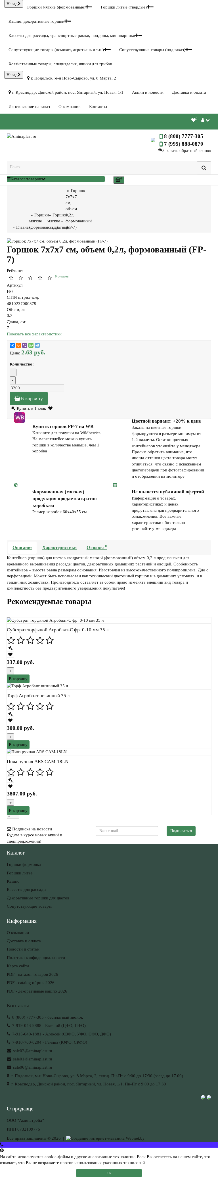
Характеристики (59, 547)
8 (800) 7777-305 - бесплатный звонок (47, 1017)
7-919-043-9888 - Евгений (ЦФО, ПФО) (48, 1025)
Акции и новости (148, 92)
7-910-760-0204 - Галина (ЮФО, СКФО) (49, 1042)
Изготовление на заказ (29, 106)
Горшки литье (20, 873)
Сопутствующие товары (29, 906)
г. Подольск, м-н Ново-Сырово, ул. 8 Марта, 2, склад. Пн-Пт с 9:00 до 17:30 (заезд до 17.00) (96, 1076)
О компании (69, 106)
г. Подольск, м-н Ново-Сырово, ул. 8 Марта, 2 (73, 78)
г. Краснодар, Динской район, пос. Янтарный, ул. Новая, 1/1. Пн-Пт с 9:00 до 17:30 (88, 1084)
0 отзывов (61, 276)
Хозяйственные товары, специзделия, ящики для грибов (60, 64)
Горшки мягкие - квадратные (58, 221)
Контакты (98, 106)
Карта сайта (18, 966)
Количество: (22, 364)
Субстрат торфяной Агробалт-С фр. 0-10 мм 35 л (57, 629)
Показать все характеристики (34, 334)
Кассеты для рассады (26, 889)
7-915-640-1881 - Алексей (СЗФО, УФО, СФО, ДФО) (61, 1034)
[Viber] (24, 345)
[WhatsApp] (30, 345)
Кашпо (13, 881)
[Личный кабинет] (205, 120)
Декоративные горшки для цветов (38, 898)
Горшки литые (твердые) (124, 7)
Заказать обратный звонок (186, 150)
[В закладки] (50, 408)
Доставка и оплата (189, 92)
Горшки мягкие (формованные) (56, 7)
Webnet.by (135, 1138)
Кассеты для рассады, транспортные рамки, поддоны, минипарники (72, 35)
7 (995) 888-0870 (183, 144)
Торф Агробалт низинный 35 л (38, 695)
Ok (109, 1173)
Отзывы (97, 547)
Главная (23, 227)
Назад (12, 3)
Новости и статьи (23, 949)
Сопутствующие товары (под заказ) (152, 49)
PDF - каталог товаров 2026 (32, 974)
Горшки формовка (24, 864)
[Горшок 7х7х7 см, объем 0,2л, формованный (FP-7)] (82, 241)
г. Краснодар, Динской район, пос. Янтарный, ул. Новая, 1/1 (67, 92)
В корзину (31, 398)
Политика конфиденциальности (36, 957)
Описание (22, 547)
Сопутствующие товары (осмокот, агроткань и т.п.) (56, 49)
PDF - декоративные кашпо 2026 (37, 991)
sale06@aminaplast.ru (32, 1067)
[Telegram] (37, 345)
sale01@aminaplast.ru (32, 1059)
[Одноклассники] (18, 345)
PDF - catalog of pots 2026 (30, 982)
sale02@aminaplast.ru (32, 1051)
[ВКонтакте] (12, 345)
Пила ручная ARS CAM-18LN (37, 761)
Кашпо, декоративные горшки (36, 21)
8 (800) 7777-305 (183, 136)
